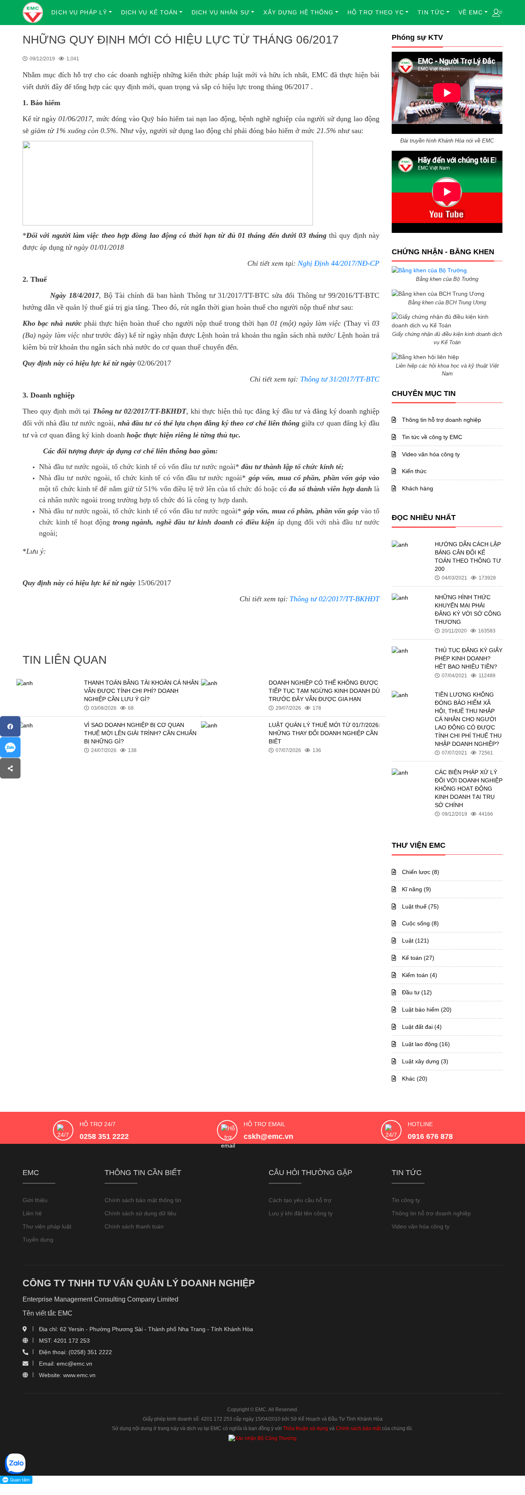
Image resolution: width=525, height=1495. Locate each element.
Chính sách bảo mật (358, 1428)
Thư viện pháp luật (47, 1226)
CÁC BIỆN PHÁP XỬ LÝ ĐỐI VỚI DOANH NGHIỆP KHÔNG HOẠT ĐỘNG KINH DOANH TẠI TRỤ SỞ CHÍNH (468, 788)
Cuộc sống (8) (419, 923)
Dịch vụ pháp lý (79, 12)
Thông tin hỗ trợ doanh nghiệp (440, 419)
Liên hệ (32, 1213)
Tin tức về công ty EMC (431, 437)
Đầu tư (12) (416, 992)
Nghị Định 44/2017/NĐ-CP (338, 263)
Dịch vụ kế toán (149, 12)
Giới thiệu (35, 1200)
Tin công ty (406, 1200)
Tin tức (431, 12)
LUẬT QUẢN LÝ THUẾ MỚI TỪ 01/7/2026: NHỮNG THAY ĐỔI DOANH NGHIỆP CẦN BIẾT (324, 733)
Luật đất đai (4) (421, 1027)
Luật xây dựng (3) (424, 1061)
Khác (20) (413, 1078)
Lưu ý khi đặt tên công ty (301, 1213)
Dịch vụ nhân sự (221, 12)
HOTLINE (420, 1124)
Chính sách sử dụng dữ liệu (140, 1213)
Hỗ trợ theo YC (375, 12)
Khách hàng (416, 488)
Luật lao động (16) (425, 1044)
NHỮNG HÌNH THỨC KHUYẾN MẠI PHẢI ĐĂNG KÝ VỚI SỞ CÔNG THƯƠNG (468, 609)
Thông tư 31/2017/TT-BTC (339, 379)
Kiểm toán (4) (418, 975)
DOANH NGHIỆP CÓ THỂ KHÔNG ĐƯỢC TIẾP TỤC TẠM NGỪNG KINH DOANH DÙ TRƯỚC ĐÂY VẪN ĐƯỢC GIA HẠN (324, 690)
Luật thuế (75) (419, 906)
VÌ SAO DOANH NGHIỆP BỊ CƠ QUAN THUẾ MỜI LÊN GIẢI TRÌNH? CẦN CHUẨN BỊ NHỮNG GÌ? (140, 733)
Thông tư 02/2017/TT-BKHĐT (334, 599)
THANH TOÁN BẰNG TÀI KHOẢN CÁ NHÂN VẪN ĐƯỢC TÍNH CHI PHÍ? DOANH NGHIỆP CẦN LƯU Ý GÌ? (141, 690)
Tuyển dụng (38, 1239)
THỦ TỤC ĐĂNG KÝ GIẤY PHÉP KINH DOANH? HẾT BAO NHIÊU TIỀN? (468, 658)
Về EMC (471, 12)
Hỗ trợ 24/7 (98, 1124)
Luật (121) (414, 940)
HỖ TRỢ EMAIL (264, 1124)
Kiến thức (413, 471)
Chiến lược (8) (419, 872)
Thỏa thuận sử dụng (305, 1428)
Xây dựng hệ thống (298, 12)
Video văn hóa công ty (430, 454)
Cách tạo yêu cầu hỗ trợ (300, 1200)
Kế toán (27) (417, 957)
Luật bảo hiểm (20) (426, 1009)
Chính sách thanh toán (134, 1226)
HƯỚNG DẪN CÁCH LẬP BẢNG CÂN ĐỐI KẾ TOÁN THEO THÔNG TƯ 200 (468, 556)
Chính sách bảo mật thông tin (143, 1200)
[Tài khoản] (497, 12)
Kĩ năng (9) (415, 889)
